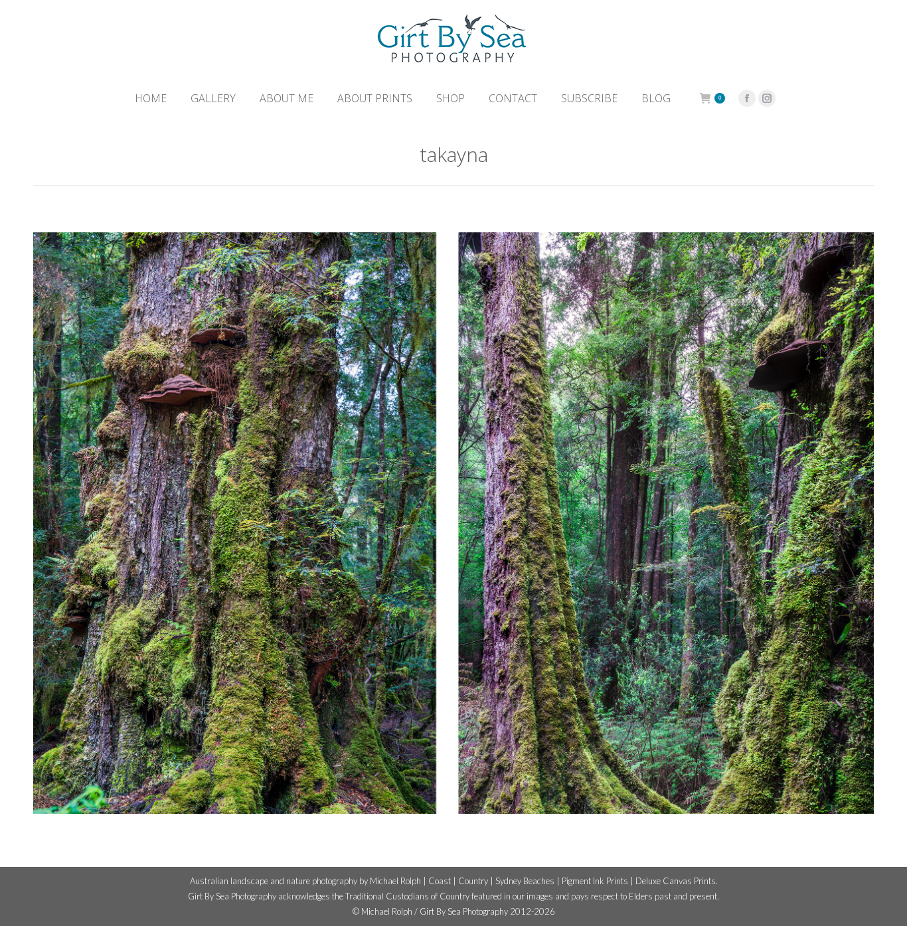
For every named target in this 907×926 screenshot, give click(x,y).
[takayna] (453, 523)
